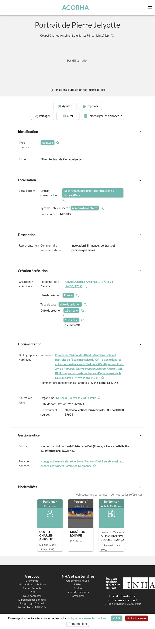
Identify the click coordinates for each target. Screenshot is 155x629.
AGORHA (75, 7)
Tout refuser (138, 618)
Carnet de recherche (78, 592)
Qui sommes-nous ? (77, 581)
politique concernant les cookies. (87, 618)
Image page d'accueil (32, 603)
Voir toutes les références (126, 494)
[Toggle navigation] (151, 7)
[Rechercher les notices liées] (112, 35)
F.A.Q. (32, 592)
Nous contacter (32, 596)
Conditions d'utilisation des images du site (79, 89)
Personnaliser (77, 623)
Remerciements (32, 588)
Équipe (78, 588)
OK (117, 618)
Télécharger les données (104, 115)
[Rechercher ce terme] (58, 142)
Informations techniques (32, 584)
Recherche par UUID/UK (32, 607)
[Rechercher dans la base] (95, 466)
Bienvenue (32, 581)
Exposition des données (32, 600)
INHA (77, 584)
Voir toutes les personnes (92, 494)
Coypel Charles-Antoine (74, 35)
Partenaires (77, 596)
